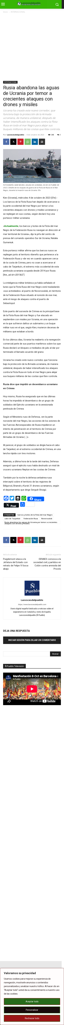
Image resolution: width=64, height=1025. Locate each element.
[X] (13, 142)
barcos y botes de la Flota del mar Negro (35, 515)
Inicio (5, 12)
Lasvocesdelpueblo (15, 134)
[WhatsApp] (28, 142)
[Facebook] (6, 142)
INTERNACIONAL (18, 12)
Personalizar (32, 1010)
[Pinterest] (20, 142)
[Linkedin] (35, 142)
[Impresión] (42, 142)
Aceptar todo (32, 1001)
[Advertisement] (32, 47)
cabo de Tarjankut (12, 518)
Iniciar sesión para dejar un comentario (32, 640)
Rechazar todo (32, 1018)
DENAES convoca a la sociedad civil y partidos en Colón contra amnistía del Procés (47, 564)
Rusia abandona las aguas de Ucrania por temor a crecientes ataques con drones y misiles (31, 522)
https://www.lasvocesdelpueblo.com (32, 605)
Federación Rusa (31, 518)
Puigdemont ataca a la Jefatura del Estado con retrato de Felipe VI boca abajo (15, 564)
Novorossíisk (46, 518)
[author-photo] (32, 595)
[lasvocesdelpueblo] (29, 3)
